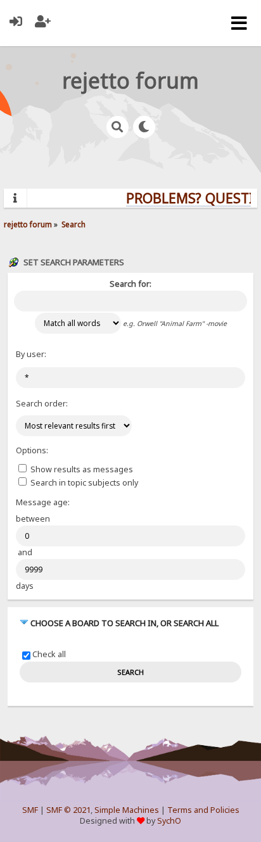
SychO (169, 820)
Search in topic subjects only (83, 482)
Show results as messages (81, 469)
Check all (49, 655)
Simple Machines (126, 810)
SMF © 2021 (68, 810)
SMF (30, 810)
